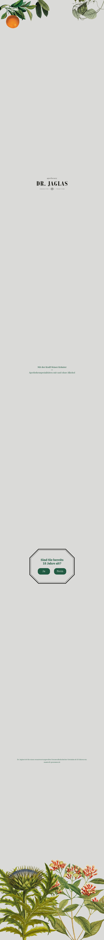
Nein (60, 571)
